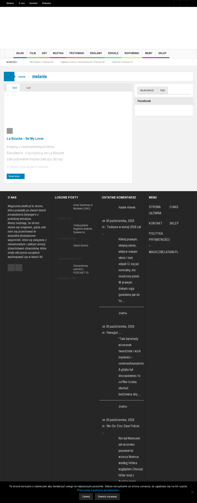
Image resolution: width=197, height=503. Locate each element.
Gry (44, 53)
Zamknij (86, 496)
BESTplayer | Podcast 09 (41, 62)
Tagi (162, 90)
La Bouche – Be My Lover (25, 138)
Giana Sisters (80, 245)
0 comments (41, 167)
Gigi (32, 167)
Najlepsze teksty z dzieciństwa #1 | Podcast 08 (83, 62)
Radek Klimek (127, 207)
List (28, 88)
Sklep (162, 53)
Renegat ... (114, 332)
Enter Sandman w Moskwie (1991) (83, 206)
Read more (14, 176)
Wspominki (131, 53)
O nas (22, 3)
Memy (148, 53)
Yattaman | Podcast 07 (122, 62)
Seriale (113, 53)
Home (21, 76)
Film (33, 53)
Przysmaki (76, 53)
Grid (14, 88)
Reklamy (96, 53)
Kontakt (33, 3)
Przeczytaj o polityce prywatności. (98, 490)
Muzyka (58, 53)
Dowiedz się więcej (107, 496)
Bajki (20, 53)
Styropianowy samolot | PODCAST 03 (80, 269)
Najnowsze (147, 90)
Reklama (46, 3)
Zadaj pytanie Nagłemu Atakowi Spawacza (82, 228)
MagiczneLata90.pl (19, 206)
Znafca (123, 313)
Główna (10, 3)
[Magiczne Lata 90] (33, 28)
